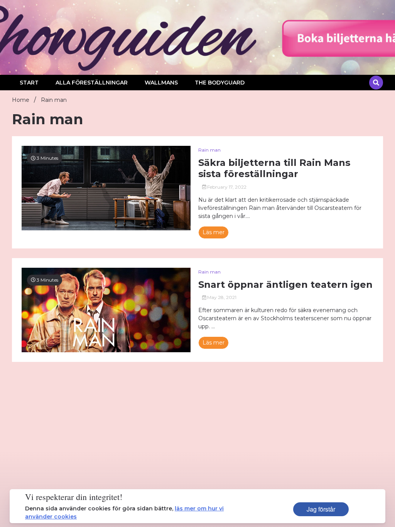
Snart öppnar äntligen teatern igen (285, 284)
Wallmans (161, 82)
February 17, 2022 (226, 187)
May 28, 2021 (221, 297)
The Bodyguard (220, 82)
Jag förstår (321, 509)
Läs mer (214, 232)
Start (29, 82)
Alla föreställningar (92, 82)
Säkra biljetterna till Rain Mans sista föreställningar (274, 168)
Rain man (209, 150)
